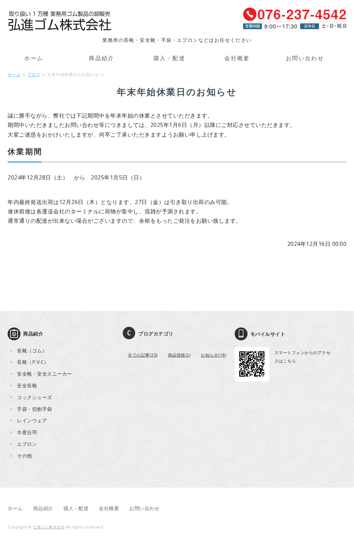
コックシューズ (34, 397)
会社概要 (237, 58)
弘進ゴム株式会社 (49, 526)
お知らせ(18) (213, 355)
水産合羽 (27, 432)
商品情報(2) (179, 355)
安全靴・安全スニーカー (44, 373)
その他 (24, 455)
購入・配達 (169, 58)
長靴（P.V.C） (33, 362)
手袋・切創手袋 (34, 409)
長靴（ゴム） (32, 350)
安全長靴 (27, 385)
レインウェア (32, 420)
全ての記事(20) (143, 355)
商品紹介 (101, 58)
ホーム (33, 58)
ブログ (33, 74)
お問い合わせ (305, 58)
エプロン (27, 444)
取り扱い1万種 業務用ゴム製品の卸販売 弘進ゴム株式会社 (59, 21)
